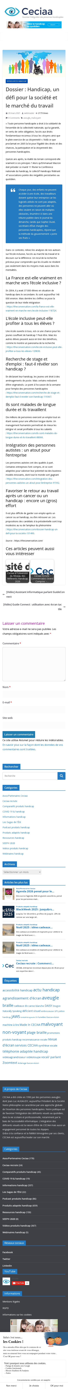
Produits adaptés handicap (16, 832)
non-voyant (14, 1032)
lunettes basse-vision (48, 1017)
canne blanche (36, 1005)
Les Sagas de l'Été (12, 822)
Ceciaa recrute (10, 801)
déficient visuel (31, 1011)
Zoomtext (10, 1062)
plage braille (37, 1032)
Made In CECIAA (30, 1025)
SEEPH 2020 (9, 843)
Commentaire (12, 643)
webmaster (29, 113)
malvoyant (36, 118)
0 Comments (14, 118)
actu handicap (46, 990)
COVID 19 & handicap (14, 811)
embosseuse (47, 1011)
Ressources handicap (16, 81)
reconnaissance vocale (34, 1039)
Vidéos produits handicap (15, 848)
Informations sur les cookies (17, 1314)
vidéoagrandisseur (14, 1057)
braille (8, 1005)
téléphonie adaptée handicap (25, 1051)
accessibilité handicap (18, 990)
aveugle (26, 118)
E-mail (7, 702)
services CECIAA (26, 1045)
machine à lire (11, 1025)
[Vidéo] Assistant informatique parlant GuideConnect (35, 594)
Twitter (6, 1258)
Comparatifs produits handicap (18, 806)
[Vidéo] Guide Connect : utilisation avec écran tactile (32, 607)
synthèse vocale (47, 1045)
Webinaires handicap (13, 853)
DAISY (48, 1006)
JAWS (16, 1016)
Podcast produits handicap (16, 827)
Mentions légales (11, 1301)
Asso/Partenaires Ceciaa (15, 795)
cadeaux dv (21, 1006)
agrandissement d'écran (22, 998)
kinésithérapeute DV (29, 1017)
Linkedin (7, 1265)
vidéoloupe (33, 1057)
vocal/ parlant (51, 1057)
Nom (7, 687)
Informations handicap (14, 816)
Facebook (8, 1252)
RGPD (6, 1308)
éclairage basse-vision (28, 1063)
